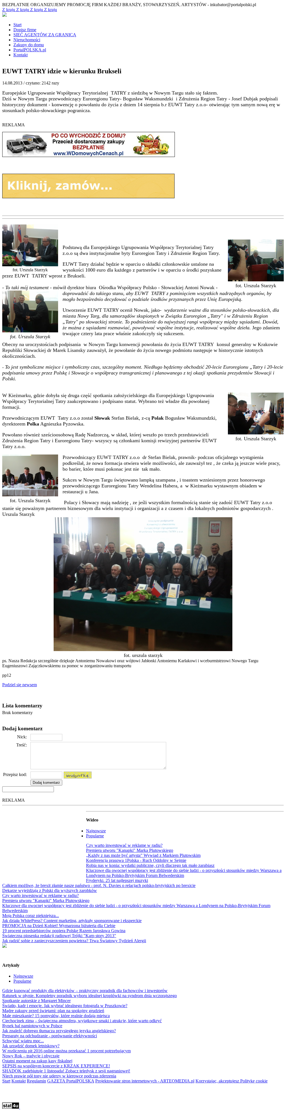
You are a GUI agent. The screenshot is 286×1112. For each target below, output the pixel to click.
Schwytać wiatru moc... (23, 1040)
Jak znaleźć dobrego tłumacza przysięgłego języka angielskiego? (59, 1030)
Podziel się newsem (19, 684)
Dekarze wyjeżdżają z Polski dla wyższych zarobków (49, 890)
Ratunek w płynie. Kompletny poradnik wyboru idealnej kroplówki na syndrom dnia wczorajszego (89, 995)
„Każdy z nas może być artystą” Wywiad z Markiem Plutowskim (143, 855)
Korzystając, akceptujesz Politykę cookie (232, 1081)
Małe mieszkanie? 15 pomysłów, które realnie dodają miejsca (56, 1015)
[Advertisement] (44, 842)
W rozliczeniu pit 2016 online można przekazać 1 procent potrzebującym (66, 1050)
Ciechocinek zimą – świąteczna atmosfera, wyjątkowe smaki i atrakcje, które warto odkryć (82, 1020)
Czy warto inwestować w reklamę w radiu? (124, 845)
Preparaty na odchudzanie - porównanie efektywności (49, 1035)
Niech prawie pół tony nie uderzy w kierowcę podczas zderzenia (59, 1076)
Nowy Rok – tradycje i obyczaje (30, 1055)
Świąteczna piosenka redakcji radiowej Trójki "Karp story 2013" (59, 935)
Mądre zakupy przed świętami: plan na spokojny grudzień (53, 1010)
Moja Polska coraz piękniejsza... (30, 915)
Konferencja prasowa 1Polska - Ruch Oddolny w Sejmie (136, 860)
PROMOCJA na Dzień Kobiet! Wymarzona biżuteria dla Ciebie (58, 925)
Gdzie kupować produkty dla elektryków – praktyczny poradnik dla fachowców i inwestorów (85, 990)
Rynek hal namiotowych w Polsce (32, 1025)
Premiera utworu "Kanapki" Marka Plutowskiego (129, 850)
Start (6, 1081)
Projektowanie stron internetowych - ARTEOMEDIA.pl (144, 1081)
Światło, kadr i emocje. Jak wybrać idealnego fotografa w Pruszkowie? (64, 1005)
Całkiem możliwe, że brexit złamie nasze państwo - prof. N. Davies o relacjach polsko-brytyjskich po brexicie (99, 885)
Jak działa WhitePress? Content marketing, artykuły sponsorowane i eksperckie (72, 920)
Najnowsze (96, 830)
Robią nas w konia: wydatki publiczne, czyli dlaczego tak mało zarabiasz (150, 865)
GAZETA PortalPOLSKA (70, 1081)
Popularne (95, 835)
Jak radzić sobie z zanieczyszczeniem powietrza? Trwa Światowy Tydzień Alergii (74, 940)
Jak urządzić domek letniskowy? (30, 1045)
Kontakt (18, 1081)
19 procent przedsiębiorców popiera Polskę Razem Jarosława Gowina (63, 930)
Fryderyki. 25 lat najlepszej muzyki (117, 880)
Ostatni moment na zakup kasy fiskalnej (37, 1060)
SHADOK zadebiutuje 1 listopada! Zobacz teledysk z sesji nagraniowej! (66, 1071)
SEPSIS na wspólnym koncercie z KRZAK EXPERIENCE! (56, 1065)
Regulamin (36, 1081)
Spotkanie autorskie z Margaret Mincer (36, 1000)
